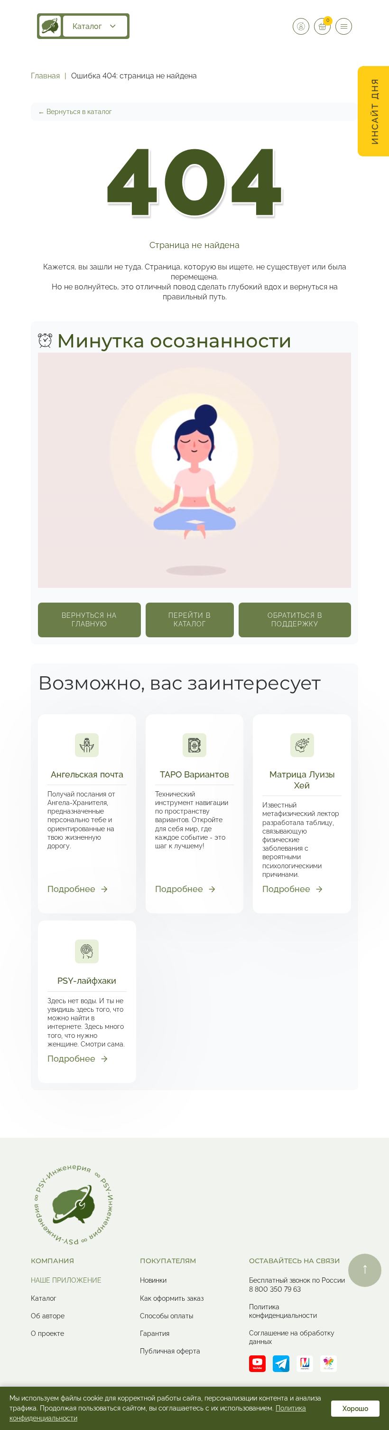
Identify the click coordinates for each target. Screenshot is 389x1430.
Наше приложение (66, 1280)
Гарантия (154, 1333)
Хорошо (355, 1408)
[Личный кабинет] (301, 26)
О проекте (47, 1333)
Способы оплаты (166, 1316)
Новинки (153, 1280)
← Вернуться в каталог (75, 111)
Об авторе (48, 1316)
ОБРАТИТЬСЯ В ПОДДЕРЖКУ (295, 620)
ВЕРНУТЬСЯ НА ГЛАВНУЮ (89, 620)
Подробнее (71, 889)
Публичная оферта (170, 1351)
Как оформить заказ (172, 1298)
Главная (45, 75)
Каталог (87, 26)
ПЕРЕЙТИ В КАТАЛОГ (189, 620)
